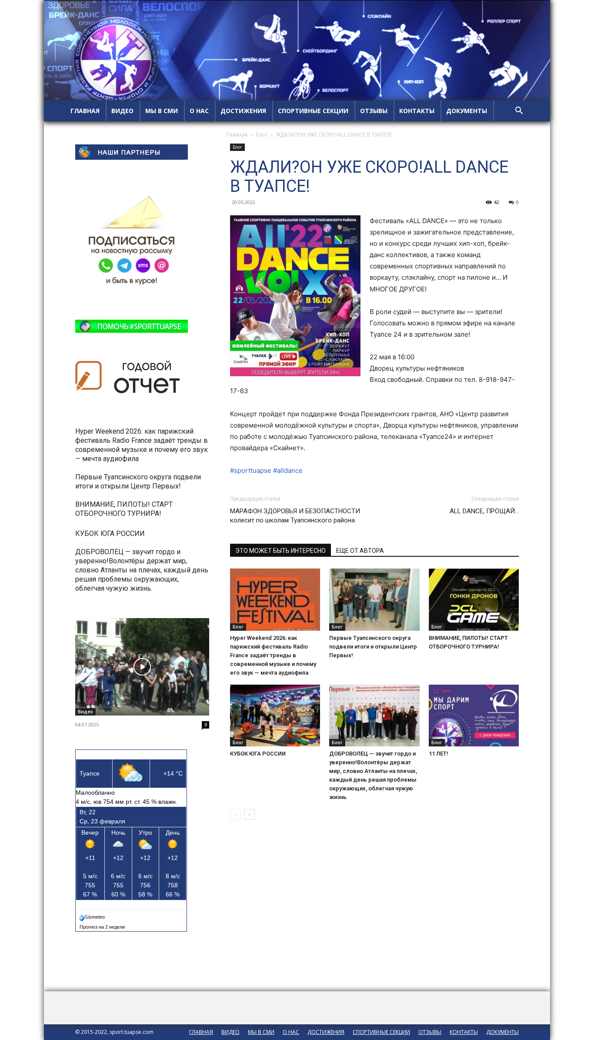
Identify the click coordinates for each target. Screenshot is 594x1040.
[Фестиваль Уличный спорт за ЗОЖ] (142, 666)
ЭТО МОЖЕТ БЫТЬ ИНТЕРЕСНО (280, 550)
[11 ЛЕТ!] (474, 716)
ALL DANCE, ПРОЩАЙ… (484, 511)
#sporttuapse (250, 470)
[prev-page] (235, 814)
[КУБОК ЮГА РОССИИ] (275, 716)
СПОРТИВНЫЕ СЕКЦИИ (313, 111)
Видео (85, 712)
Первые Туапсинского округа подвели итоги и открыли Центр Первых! (373, 647)
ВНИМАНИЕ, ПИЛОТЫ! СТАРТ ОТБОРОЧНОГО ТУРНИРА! (124, 509)
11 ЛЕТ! (439, 753)
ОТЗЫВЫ (373, 111)
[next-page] (249, 814)
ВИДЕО (122, 111)
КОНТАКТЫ (416, 111)
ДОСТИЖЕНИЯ (243, 111)
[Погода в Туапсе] (93, 915)
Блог (262, 134)
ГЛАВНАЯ (85, 111)
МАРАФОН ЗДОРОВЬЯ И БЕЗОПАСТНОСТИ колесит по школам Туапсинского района (295, 515)
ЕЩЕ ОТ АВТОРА (360, 550)
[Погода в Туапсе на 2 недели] (103, 925)
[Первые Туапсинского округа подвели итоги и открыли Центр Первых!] (374, 599)
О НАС (199, 111)
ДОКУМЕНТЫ (466, 111)
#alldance (288, 470)
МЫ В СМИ (161, 111)
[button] (518, 111)
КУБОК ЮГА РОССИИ (258, 753)
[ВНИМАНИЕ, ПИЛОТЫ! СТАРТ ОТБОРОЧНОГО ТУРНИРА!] (474, 599)
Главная (237, 134)
